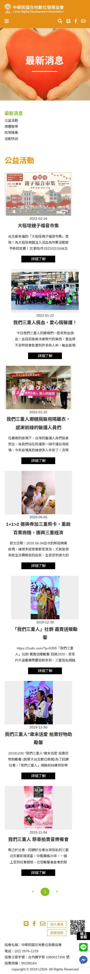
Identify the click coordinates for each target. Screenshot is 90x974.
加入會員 (57, 924)
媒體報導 (11, 126)
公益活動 (11, 120)
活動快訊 (11, 139)
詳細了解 (38, 259)
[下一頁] (57, 892)
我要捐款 (57, 933)
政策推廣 (11, 132)
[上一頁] (33, 892)
